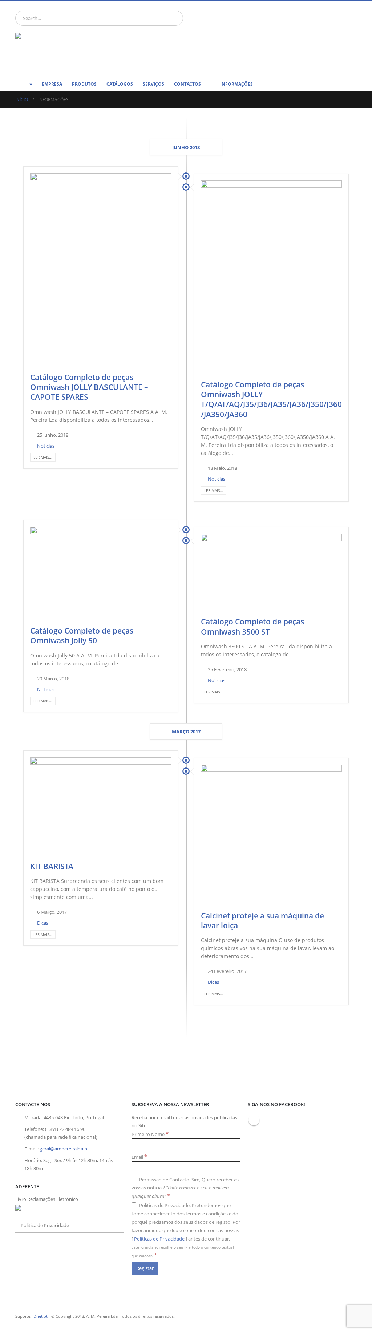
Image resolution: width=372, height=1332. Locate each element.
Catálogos (119, 84)
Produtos (84, 84)
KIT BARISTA (51, 866)
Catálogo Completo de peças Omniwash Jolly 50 (81, 635)
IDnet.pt (40, 1316)
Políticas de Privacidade (159, 1238)
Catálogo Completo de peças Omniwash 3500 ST (252, 626)
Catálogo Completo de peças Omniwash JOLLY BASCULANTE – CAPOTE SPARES (89, 387)
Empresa (52, 84)
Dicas (42, 923)
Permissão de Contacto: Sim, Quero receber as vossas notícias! (185, 1188)
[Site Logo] (51, 50)
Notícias (45, 446)
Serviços (153, 84)
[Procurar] (171, 18)
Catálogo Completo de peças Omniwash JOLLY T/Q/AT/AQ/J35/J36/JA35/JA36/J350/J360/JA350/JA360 (271, 399)
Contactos (187, 84)
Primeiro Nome (150, 1133)
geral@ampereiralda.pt (64, 1149)
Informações (236, 84)
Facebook (253, 1120)
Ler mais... (42, 457)
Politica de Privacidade (45, 1225)
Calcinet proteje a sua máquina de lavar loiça (262, 920)
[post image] (100, 270)
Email (139, 1156)
